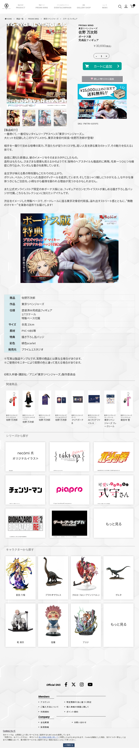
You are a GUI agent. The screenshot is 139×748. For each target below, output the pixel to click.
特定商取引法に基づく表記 (79, 702)
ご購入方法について (50, 706)
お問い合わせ (80, 722)
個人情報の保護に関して (48, 737)
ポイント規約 (72, 711)
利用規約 (45, 711)
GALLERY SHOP (84, 6)
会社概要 (45, 722)
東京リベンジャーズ (11, 415)
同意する (69, 745)
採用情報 (45, 727)
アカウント (45, 702)
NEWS (105, 6)
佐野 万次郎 (88, 32)
